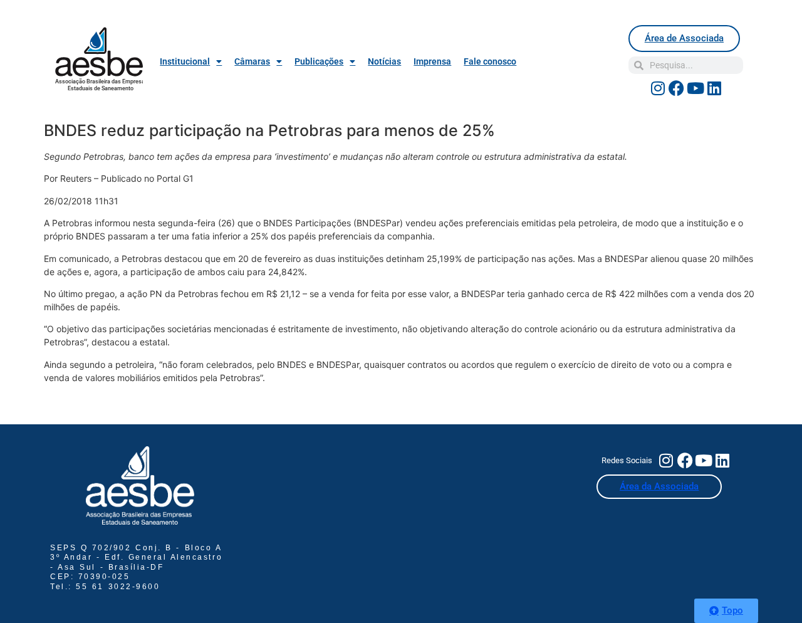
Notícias (384, 61)
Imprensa (432, 61)
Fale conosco (490, 61)
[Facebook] (676, 87)
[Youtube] (695, 87)
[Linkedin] (714, 87)
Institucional (185, 61)
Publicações (318, 61)
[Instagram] (657, 87)
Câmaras (252, 61)
